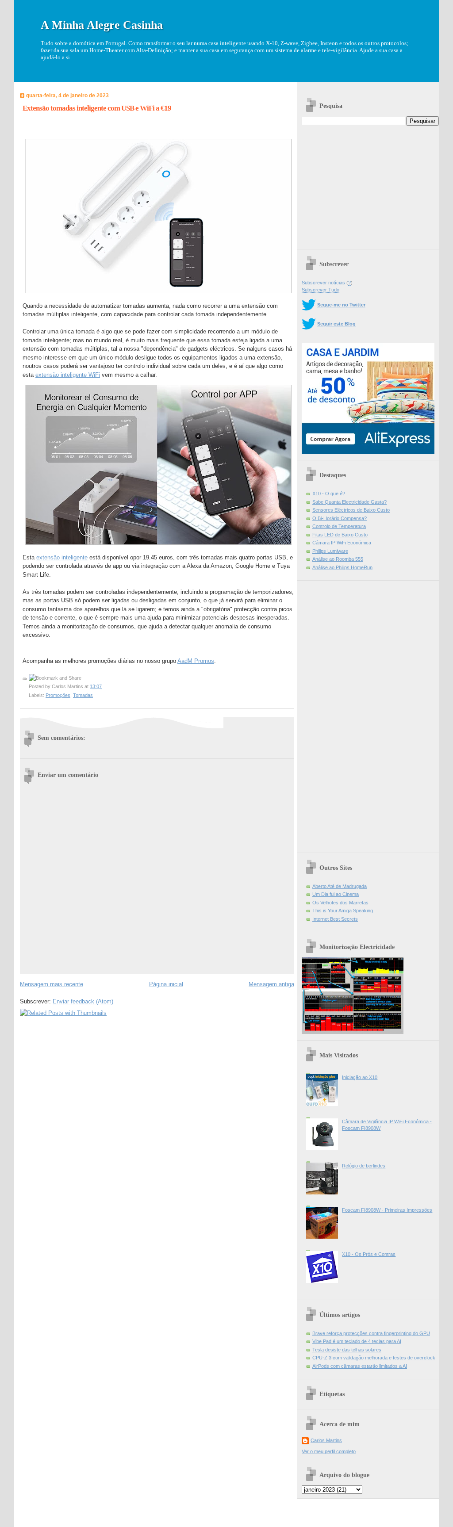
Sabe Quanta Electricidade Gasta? (349, 502)
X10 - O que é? (328, 493)
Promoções (58, 695)
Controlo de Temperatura (339, 526)
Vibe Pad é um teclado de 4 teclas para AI (356, 1341)
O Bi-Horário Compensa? (339, 518)
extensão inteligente (62, 557)
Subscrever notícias (323, 282)
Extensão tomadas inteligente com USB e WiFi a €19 (97, 108)
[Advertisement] (368, 187)
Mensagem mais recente (51, 984)
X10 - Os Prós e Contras (368, 1254)
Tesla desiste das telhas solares (346, 1349)
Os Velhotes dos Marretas (340, 902)
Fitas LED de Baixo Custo (340, 534)
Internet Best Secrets (335, 919)
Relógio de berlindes (363, 1165)
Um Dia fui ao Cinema (335, 894)
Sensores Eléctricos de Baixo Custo (351, 510)
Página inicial (166, 984)
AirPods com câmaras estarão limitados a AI (359, 1366)
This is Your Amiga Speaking (342, 910)
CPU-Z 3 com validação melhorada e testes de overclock (373, 1357)
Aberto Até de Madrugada (339, 886)
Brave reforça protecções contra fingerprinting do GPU (371, 1333)
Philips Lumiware (330, 551)
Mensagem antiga (271, 984)
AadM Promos (195, 661)
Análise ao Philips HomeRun (342, 567)
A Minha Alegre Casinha (102, 25)
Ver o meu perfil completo (329, 1451)
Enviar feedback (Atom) (83, 1001)
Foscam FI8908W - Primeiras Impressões (387, 1210)
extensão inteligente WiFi (67, 374)
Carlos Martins (326, 1440)
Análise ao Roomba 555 (337, 559)
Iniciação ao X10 (359, 1077)
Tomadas (83, 695)
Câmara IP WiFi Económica (341, 542)
